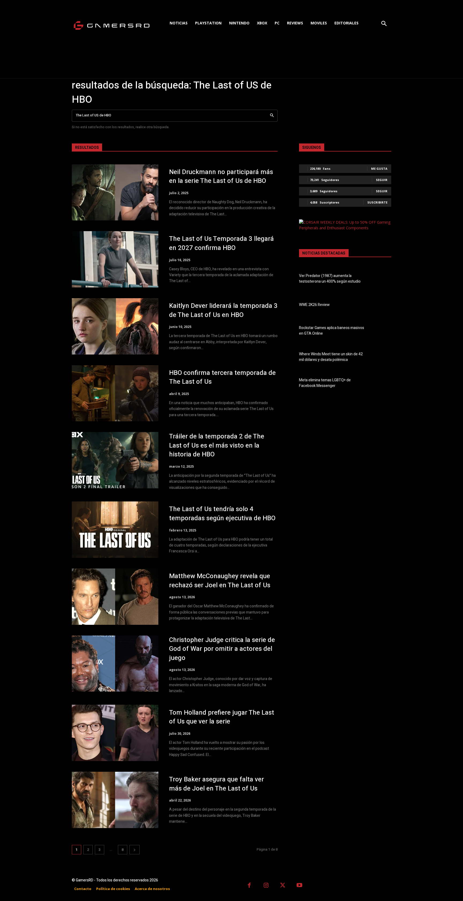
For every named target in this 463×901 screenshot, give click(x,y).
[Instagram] (266, 886)
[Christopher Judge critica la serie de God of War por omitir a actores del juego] (115, 664)
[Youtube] (300, 886)
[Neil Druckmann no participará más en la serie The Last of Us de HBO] (115, 192)
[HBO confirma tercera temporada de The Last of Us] (115, 393)
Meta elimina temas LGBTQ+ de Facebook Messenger (325, 383)
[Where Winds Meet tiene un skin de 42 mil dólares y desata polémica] (382, 357)
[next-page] (134, 849)
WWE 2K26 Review (314, 305)
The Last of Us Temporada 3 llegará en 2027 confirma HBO (221, 243)
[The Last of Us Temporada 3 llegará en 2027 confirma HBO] (115, 259)
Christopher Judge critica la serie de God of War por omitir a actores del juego (222, 649)
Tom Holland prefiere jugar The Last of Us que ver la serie (221, 717)
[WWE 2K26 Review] (382, 305)
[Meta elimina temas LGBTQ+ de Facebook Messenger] (382, 384)
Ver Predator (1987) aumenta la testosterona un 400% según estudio (330, 278)
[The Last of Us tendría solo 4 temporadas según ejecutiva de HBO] (115, 529)
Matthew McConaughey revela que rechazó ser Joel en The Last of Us (219, 580)
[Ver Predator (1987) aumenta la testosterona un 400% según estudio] (382, 279)
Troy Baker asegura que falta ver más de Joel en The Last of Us (216, 784)
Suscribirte (377, 202)
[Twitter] (283, 886)
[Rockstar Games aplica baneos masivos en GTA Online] (382, 331)
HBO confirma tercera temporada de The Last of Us (222, 377)
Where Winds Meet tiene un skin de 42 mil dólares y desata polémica (331, 357)
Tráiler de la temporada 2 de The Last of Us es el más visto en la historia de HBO (216, 445)
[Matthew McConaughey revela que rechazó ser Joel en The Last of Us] (115, 596)
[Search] (272, 116)
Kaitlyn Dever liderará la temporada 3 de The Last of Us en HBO (223, 310)
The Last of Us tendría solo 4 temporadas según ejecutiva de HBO (222, 513)
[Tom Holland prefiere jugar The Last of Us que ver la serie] (115, 733)
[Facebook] (249, 886)
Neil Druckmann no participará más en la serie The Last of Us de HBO (221, 176)
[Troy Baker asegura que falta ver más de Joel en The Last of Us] (115, 800)
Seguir (381, 180)
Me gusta (379, 169)
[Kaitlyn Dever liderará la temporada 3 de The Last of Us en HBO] (115, 326)
